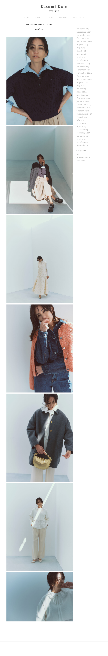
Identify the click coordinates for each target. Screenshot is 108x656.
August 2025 (82, 44)
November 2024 (84, 73)
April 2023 (81, 126)
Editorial (81, 160)
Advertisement (84, 157)
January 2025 (83, 66)
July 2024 (81, 85)
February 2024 (83, 98)
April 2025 (81, 57)
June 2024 (81, 88)
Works (38, 18)
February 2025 (83, 63)
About (50, 18)
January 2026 (83, 28)
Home (26, 18)
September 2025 (84, 41)
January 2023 (83, 136)
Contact (63, 18)
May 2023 (81, 123)
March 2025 (82, 60)
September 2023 (84, 114)
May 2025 (81, 54)
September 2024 (84, 79)
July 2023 (81, 120)
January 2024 (83, 101)
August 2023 (82, 117)
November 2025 (84, 35)
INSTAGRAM (78, 18)
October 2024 (83, 76)
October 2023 (83, 110)
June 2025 (81, 51)
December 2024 (84, 69)
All (78, 154)
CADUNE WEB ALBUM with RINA (40, 25)
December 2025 (84, 32)
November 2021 (84, 145)
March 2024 (82, 95)
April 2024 (82, 92)
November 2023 (84, 107)
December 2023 (84, 104)
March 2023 (82, 129)
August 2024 (83, 82)
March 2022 (82, 142)
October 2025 (83, 38)
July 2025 (81, 47)
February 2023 (83, 132)
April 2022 (82, 139)
